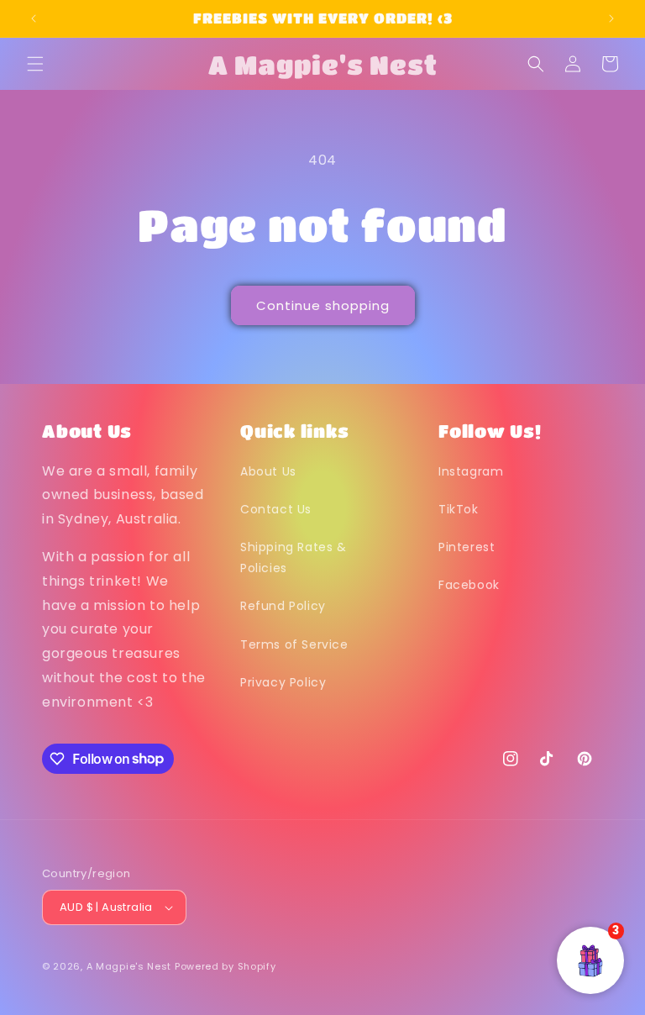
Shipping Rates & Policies (293, 557)
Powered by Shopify (225, 966)
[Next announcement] (611, 18)
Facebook (469, 584)
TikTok (458, 509)
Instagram (470, 471)
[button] (35, 63)
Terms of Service (294, 644)
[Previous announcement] (33, 18)
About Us (268, 471)
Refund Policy (283, 605)
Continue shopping (323, 305)
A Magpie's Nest (129, 966)
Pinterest (466, 547)
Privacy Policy (283, 682)
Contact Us (276, 509)
